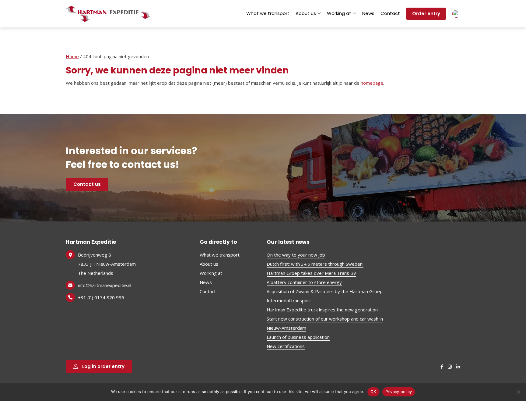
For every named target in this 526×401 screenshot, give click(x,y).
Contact (390, 13)
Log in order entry (102, 366)
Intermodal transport (289, 300)
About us (306, 13)
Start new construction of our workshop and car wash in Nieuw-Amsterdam (325, 323)
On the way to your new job (296, 255)
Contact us (87, 184)
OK (373, 391)
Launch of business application (298, 337)
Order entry (426, 13)
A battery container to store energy (304, 282)
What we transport (267, 13)
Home (72, 56)
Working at (339, 13)
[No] (518, 392)
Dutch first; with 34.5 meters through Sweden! (315, 264)
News (368, 13)
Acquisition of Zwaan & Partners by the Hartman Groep (325, 291)
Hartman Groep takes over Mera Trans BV (311, 273)
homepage (372, 83)
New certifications (286, 346)
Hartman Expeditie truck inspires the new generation (322, 310)
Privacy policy (398, 391)
